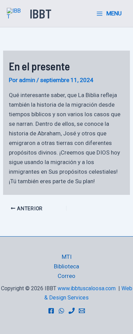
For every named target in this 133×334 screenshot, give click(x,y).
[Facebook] (51, 311)
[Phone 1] (72, 311)
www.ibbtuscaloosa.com (87, 288)
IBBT (40, 13)
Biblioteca (66, 266)
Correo (66, 275)
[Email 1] (82, 311)
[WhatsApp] (61, 311)
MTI (67, 256)
